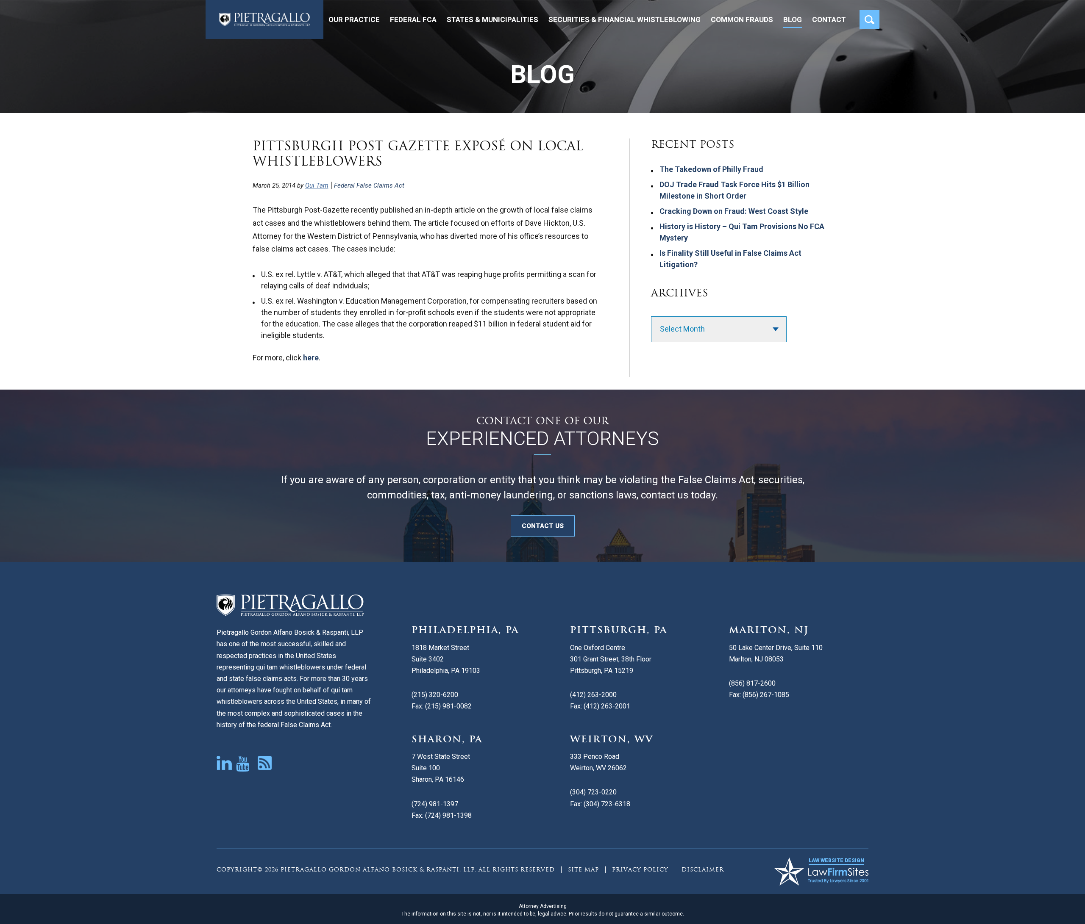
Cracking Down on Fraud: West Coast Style (733, 211)
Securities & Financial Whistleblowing (624, 19)
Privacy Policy (640, 869)
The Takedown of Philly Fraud (711, 169)
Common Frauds (742, 19)
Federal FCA (413, 19)
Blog (792, 19)
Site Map (583, 869)
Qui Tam (316, 185)
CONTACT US (543, 526)
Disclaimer (703, 869)
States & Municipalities (492, 19)
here (311, 357)
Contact (829, 19)
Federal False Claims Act (369, 185)
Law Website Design (836, 860)
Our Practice (354, 19)
